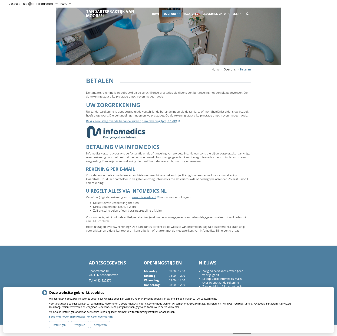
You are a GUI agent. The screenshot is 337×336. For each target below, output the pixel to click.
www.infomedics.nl (144, 197)
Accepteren (100, 325)
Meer (236, 13)
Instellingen (59, 325)
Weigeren (79, 325)
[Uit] (31, 4)
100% (63, 3)
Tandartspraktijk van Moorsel (110, 13)
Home (156, 13)
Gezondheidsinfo (214, 13)
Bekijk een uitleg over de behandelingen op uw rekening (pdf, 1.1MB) (131, 121)
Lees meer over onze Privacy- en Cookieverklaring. (81, 316)
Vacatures (190, 13)
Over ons (170, 13)
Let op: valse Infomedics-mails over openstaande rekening (222, 281)
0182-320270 (102, 280)
